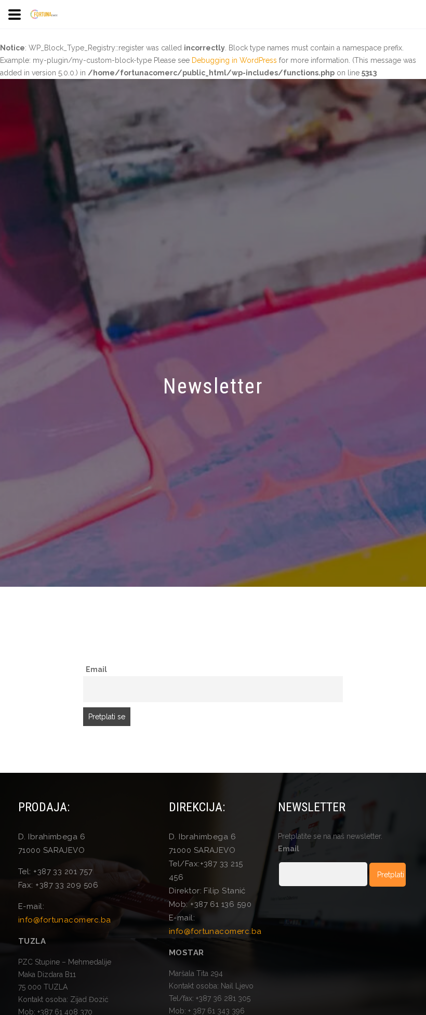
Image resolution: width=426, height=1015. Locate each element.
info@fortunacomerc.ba (64, 920)
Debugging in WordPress (234, 60)
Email (96, 669)
